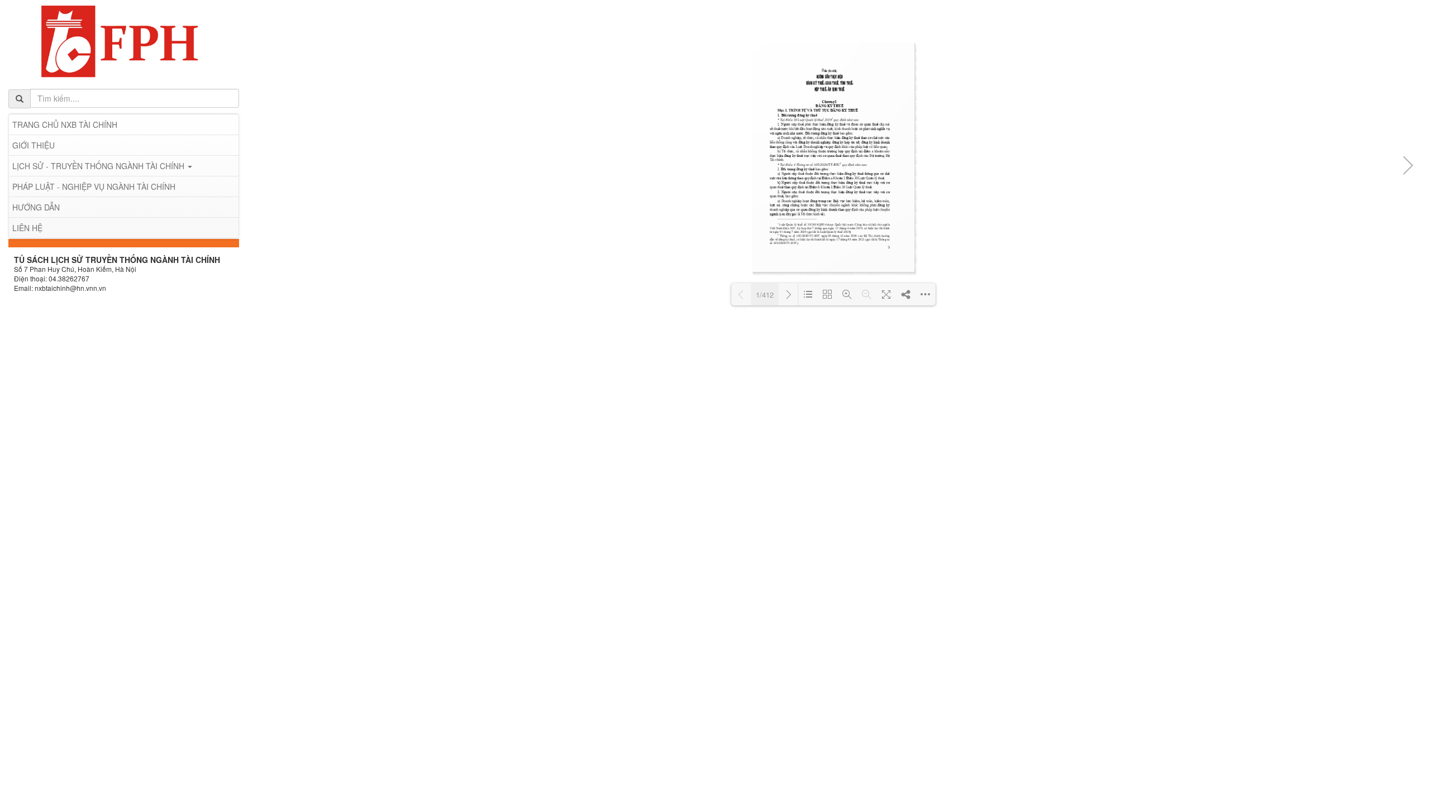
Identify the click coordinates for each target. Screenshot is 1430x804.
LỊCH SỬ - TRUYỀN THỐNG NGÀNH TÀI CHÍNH (99, 165)
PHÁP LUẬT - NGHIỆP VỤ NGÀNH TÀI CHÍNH (93, 186)
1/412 (765, 294)
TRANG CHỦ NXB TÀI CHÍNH (64, 124)
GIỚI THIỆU (33, 145)
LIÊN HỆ (27, 227)
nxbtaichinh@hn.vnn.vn (70, 288)
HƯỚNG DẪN (36, 207)
